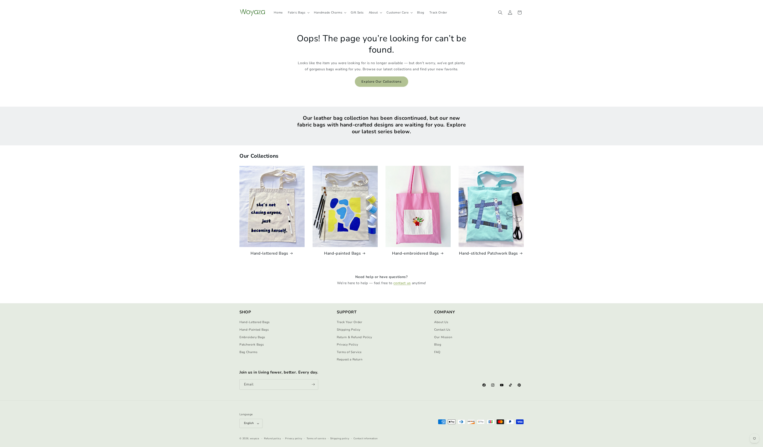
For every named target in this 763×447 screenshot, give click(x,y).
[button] (298, 12)
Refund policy (272, 438)
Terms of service (316, 438)
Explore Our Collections (381, 81)
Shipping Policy (348, 329)
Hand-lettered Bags (269, 253)
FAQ (437, 352)
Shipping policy (339, 438)
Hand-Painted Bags (254, 329)
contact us (402, 283)
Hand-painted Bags (342, 253)
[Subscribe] (313, 384)
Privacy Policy (347, 344)
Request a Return (350, 359)
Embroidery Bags (252, 337)
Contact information (365, 438)
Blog (437, 344)
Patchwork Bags (251, 344)
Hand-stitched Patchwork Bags (488, 253)
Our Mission (443, 337)
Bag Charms (248, 352)
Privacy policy (293, 438)
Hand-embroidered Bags (415, 253)
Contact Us (442, 329)
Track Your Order (349, 322)
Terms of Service (349, 352)
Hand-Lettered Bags (254, 322)
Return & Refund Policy (354, 337)
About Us (441, 322)
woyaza (254, 438)
